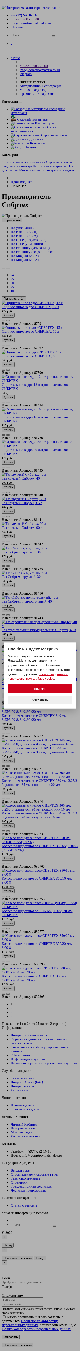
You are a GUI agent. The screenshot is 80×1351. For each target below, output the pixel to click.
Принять (40, 688)
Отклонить (40, 700)
